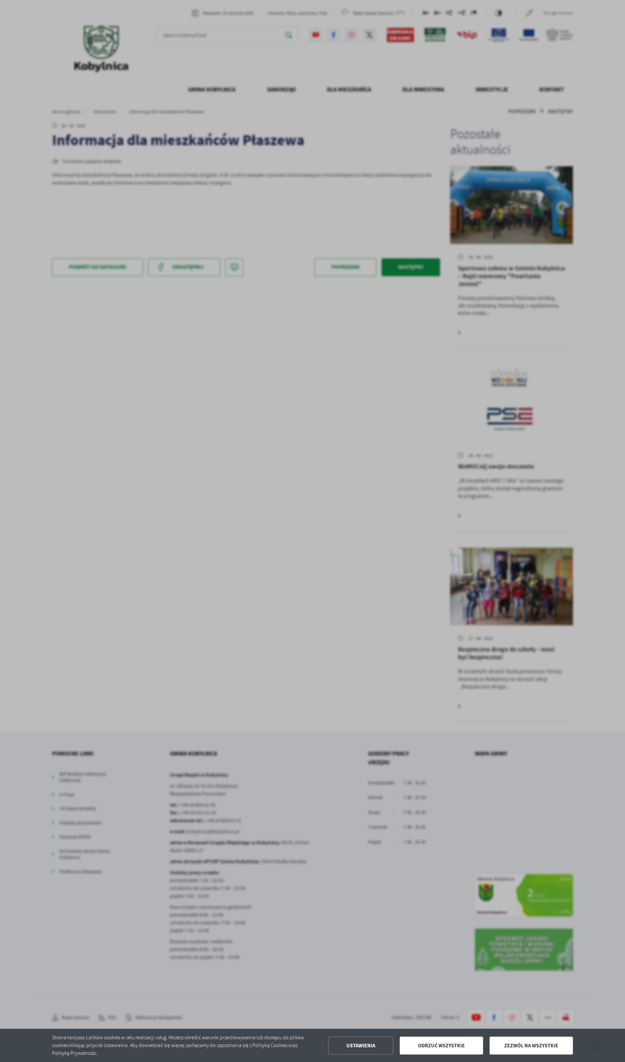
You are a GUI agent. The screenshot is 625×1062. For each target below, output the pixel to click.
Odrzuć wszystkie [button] (441, 1045)
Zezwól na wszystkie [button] (531, 1045)
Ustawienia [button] (360, 1045)
